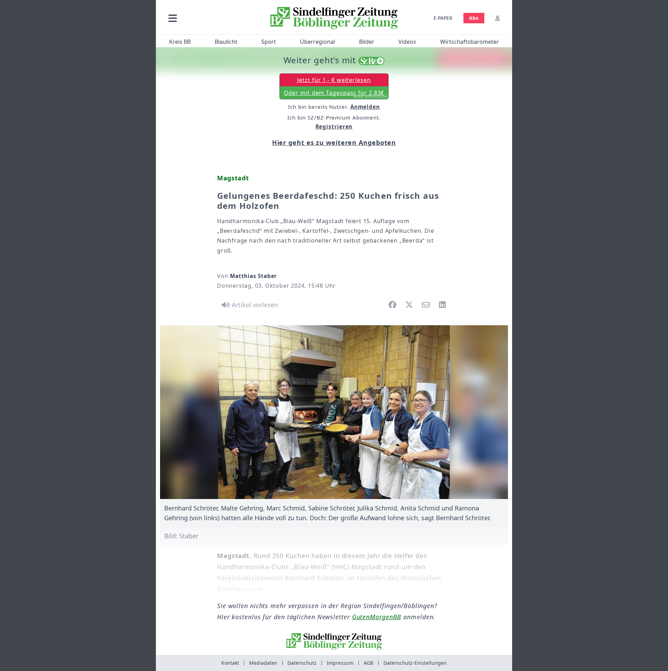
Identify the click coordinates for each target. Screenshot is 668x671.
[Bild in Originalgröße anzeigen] (334, 412)
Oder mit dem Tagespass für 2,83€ (336, 94)
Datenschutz (302, 663)
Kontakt (230, 663)
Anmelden (365, 106)
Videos (407, 42)
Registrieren (334, 126)
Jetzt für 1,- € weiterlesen (334, 80)
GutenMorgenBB (376, 617)
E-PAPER (443, 18)
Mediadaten (263, 663)
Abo (474, 18)
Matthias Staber (253, 275)
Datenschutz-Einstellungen (415, 663)
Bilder (366, 42)
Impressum (340, 663)
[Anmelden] (497, 18)
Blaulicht (226, 42)
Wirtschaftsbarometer (469, 42)
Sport (268, 42)
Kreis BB (180, 42)
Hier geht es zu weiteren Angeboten (334, 142)
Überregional (317, 42)
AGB (368, 663)
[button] (209, 18)
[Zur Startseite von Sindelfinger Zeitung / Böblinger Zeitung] (334, 18)
